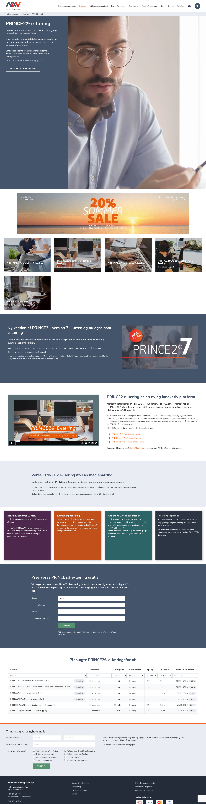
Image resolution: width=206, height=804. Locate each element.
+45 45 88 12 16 (15, 794)
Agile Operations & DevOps (77, 754)
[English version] (189, 6)
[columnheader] (47, 670)
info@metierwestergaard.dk (19, 796)
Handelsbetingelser (143, 786)
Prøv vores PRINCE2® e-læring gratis (24, 60)
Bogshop (181, 6)
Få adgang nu (94, 681)
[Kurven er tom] (197, 6)
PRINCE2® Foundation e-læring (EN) (25, 693)
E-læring (82, 6)
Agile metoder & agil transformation (81, 751)
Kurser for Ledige (118, 6)
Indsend (66, 625)
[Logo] (13, 6)
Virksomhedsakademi (99, 6)
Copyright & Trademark (145, 790)
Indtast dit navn (12, 737)
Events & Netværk (74, 757)
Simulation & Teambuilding (77, 760)
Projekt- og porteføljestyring (47, 751)
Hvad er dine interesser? (16, 751)
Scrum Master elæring (138, 448)
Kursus (34, 598)
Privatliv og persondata (145, 783)
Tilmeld (41, 766)
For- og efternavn (38, 605)
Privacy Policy (103, 632)
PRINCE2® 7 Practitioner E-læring (126, 438)
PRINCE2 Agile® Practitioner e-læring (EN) (28, 710)
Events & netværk (149, 6)
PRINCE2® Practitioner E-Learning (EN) (27, 699)
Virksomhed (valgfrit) (40, 618)
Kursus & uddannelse (67, 6)
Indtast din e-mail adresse (17, 744)
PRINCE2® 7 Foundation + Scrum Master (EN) (29, 680)
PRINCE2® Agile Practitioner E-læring (128, 442)
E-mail (34, 611)
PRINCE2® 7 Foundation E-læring (126, 434)
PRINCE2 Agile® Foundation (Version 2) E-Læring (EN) (33, 705)
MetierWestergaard (12, 14)
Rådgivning (133, 6)
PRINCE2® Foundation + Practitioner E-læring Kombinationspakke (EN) (40, 687)
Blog (162, 6)
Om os (171, 6)
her (103, 348)
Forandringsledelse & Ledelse (47, 757)
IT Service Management (45, 754)
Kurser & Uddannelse (44, 760)
